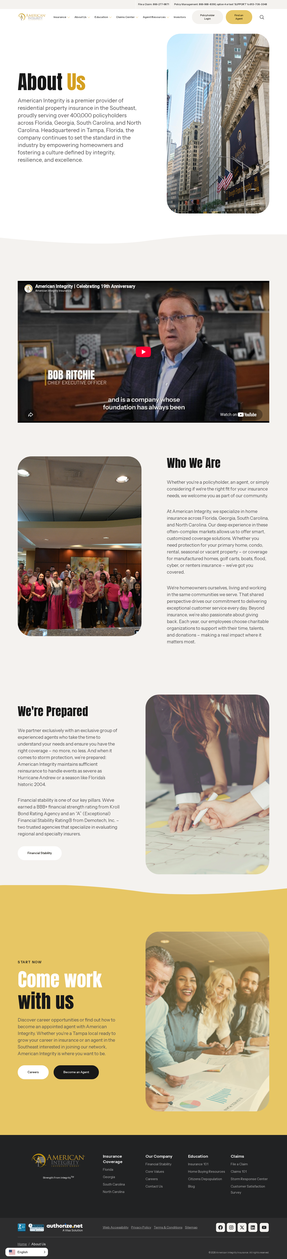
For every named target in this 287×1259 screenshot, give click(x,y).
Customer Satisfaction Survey (248, 1189)
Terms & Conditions (168, 1227)
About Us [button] (80, 17)
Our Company (159, 1156)
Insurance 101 (198, 1164)
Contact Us (154, 1186)
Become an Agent (76, 1072)
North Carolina (113, 1192)
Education (198, 1156)
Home (22, 1244)
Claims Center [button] (125, 17)
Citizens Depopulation (205, 1179)
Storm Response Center (249, 1179)
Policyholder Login (207, 17)
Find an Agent (239, 17)
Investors (180, 17)
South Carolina (114, 1184)
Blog (191, 1186)
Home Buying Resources (206, 1171)
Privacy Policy (141, 1227)
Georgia (109, 1177)
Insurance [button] (60, 17)
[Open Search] (261, 17)
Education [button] (101, 17)
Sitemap (191, 1227)
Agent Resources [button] (154, 17)
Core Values (155, 1171)
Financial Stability (40, 853)
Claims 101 (239, 1171)
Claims (237, 1156)
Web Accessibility (115, 1227)
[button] (27, 1252)
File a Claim (239, 1164)
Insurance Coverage (112, 1159)
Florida (108, 1169)
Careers (33, 1072)
